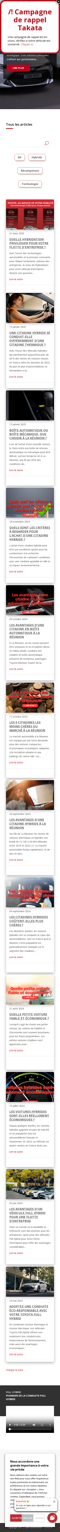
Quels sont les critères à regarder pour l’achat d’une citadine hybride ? (29, 533)
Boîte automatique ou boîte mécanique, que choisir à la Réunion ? (28, 434)
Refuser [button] (27, 1518)
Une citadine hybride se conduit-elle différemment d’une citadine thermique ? (29, 339)
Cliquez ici (27, 44)
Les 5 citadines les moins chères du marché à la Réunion (27, 726)
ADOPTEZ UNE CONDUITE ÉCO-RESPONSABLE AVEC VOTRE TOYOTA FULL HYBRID (28, 1312)
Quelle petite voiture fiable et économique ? (29, 1016)
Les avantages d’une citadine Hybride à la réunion (27, 824)
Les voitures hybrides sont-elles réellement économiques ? (29, 1116)
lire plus (18, 67)
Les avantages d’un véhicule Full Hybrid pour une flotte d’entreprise (27, 1215)
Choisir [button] (39, 1518)
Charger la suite (14, 1370)
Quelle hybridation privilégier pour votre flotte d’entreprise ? (28, 243)
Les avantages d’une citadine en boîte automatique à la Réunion (26, 631)
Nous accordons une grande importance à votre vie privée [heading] (29, 1465)
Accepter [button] (17, 1518)
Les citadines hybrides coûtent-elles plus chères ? (28, 921)
